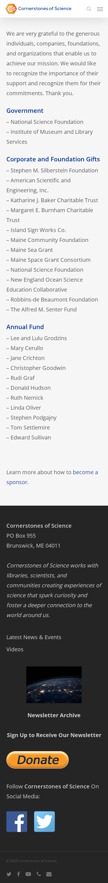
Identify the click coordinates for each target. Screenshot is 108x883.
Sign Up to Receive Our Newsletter (54, 735)
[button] (100, 9)
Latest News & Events (33, 637)
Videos (15, 649)
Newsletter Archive (54, 715)
